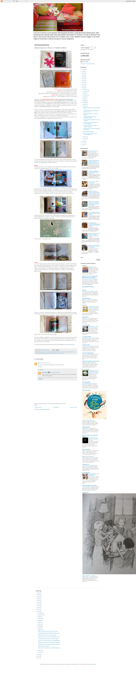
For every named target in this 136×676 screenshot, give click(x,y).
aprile (84, 104)
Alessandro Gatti (55, 351)
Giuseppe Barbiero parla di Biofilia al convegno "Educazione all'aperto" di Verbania (94, 235)
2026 (83, 69)
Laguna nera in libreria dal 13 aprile (89, 362)
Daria (39, 363)
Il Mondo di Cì (85, 317)
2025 (83, 71)
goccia (60, 351)
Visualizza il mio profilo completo (88, 63)
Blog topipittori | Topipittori (88, 286)
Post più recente (38, 407)
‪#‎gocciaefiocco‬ (48, 351)
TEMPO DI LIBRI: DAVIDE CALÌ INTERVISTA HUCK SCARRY (94, 307)
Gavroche (84, 305)
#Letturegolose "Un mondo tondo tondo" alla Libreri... (49, 644)
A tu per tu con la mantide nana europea (93, 182)
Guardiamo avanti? (86, 318)
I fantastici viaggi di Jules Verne (88, 420)
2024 (83, 73)
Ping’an (83, 450)
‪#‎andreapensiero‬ (42, 351)
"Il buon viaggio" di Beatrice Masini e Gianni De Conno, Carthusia (94, 213)
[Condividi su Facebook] (57, 350)
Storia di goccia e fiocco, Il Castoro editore (47, 635)
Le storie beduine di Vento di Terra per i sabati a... (48, 638)
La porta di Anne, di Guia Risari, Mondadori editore (89, 117)
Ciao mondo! (84, 299)
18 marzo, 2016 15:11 (45, 363)
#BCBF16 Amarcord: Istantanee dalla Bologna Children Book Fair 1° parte (94, 192)
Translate (91, 49)
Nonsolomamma (86, 449)
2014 (83, 142)
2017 (83, 86)
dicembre (85, 89)
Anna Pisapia (45, 372)
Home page (55, 407)
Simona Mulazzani (50, 353)
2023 (83, 75)
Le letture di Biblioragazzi (88, 353)
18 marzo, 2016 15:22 (55, 372)
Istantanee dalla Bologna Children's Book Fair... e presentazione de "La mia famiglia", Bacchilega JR (93, 162)
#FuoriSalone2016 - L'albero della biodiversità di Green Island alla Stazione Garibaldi (94, 224)
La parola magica (86, 325)
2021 (83, 78)
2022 (83, 76)
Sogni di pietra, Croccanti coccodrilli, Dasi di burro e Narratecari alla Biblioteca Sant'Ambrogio (93, 203)
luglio (84, 98)
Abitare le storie (92, 266)
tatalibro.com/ (85, 492)
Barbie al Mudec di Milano (88, 131)
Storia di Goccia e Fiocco (59, 353)
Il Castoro (71, 100)
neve (36, 353)
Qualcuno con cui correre (88, 456)
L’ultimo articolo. (85, 428)
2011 (83, 144)
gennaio (85, 138)
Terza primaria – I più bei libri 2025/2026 (90, 465)
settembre (85, 95)
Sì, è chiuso (84, 354)
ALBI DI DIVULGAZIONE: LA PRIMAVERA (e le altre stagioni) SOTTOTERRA (94, 371)
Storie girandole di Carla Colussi (89, 485)
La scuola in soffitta (86, 336)
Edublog (84, 290)
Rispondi (40, 366)
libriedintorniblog (86, 427)
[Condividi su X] (55, 350)
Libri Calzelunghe (86, 382)
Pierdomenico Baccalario (42, 353)
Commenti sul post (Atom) (44, 409)
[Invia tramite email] (52, 350)
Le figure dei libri (86, 344)
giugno (84, 100)
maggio (85, 102)
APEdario (84, 265)
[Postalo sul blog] (54, 350)
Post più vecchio (73, 407)
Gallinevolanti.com (86, 298)
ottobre (84, 93)
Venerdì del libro (71, 344)
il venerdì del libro (69, 351)
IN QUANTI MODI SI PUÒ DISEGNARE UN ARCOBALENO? (94, 475)
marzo (84, 106)
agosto (84, 96)
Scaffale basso (85, 464)
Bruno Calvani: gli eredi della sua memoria (93, 151)
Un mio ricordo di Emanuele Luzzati (89, 346)
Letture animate (85, 369)
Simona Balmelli (85, 472)
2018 (83, 84)
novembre (85, 91)
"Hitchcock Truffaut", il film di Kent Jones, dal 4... (48, 631)
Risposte (41, 369)
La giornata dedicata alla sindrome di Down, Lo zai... (49, 633)
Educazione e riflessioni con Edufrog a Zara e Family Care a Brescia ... (94, 246)
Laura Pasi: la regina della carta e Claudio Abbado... (90, 123)
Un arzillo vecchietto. (86, 486)
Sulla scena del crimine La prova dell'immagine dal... (90, 134)
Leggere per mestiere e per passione (90, 361)
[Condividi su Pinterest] (58, 350)
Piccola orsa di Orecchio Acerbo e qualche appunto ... (90, 126)
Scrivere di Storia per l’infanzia (88, 291)
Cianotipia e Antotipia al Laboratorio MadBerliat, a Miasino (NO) (93, 172)
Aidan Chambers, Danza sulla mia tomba (90, 457)
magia (74, 351)
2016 (83, 87)
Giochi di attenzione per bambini (88, 337)
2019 (83, 82)
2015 (83, 141)
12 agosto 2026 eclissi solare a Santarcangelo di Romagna (93, 439)
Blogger (94, 664)
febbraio (85, 136)
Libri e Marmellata (86, 390)
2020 (83, 80)
